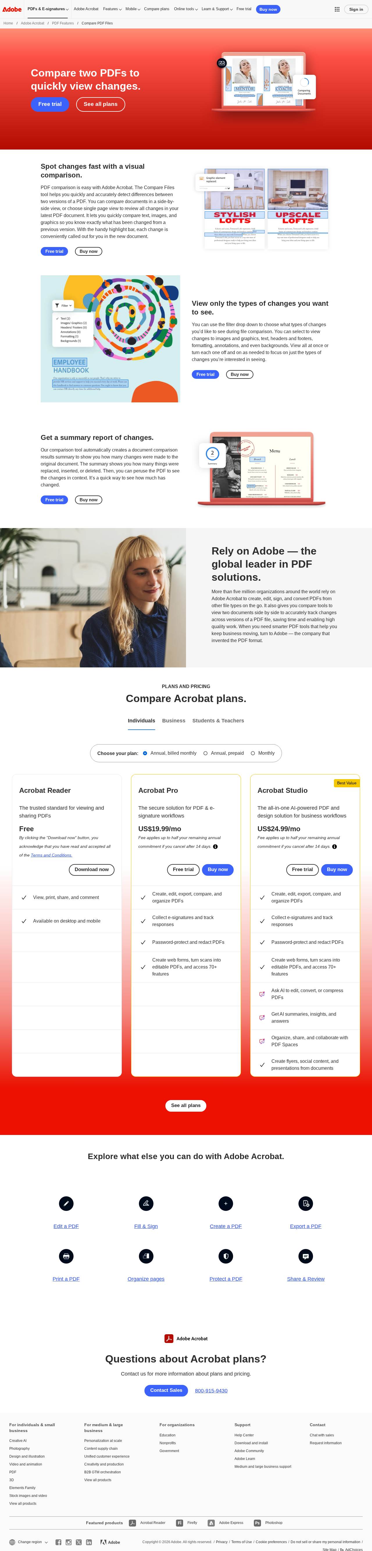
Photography (19, 1449)
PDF (12, 1472)
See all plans (101, 104)
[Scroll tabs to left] (4, 721)
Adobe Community (249, 1451)
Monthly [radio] (266, 753)
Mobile (131, 9)
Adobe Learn (245, 1459)
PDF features (63, 23)
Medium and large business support (263, 1467)
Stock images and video (28, 1496)
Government (169, 1451)
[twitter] (79, 1542)
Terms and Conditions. (51, 855)
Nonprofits (168, 1443)
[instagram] (68, 1542)
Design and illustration (27, 1456)
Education (168, 1435)
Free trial (244, 9)
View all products (22, 1504)
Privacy (222, 1542)
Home (8, 23)
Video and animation (25, 1464)
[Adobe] (12, 9)
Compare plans (156, 9)
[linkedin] (89, 1542)
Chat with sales (322, 1435)
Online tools (184, 9)
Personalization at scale (103, 1441)
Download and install (251, 1443)
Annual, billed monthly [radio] (173, 753)
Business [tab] (173, 721)
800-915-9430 (211, 1391)
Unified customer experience (107, 1456)
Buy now (268, 9)
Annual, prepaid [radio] (227, 753)
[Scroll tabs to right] (367, 721)
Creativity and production (104, 1464)
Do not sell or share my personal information (325, 1542)
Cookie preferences (271, 1542)
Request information (326, 1443)
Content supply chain (101, 1449)
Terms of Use (241, 1542)
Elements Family (22, 1488)
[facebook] (58, 1542)
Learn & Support (215, 9)
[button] (337, 9)
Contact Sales (166, 1390)
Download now (92, 869)
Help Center (244, 1435)
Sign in (356, 9)
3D (11, 1480)
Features (110, 9)
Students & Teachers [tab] (218, 721)
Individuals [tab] (141, 721)
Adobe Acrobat (86, 9)
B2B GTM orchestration (102, 1472)
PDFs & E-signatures (46, 9)
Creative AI (17, 1441)
